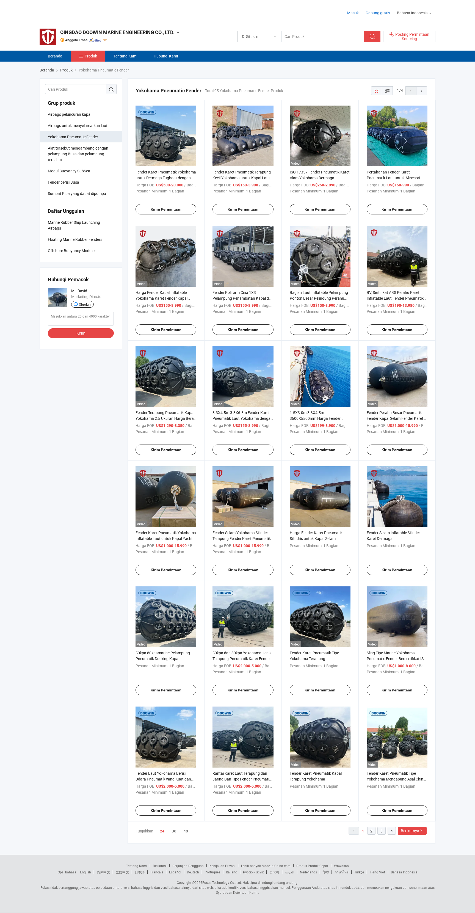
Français (156, 872)
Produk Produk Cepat (312, 866)
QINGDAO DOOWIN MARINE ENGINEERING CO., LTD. (117, 32)
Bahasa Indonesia (404, 872)
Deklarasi (160, 866)
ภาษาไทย (342, 872)
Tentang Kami (125, 56)
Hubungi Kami (166, 56)
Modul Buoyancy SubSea (69, 170)
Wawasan (341, 866)
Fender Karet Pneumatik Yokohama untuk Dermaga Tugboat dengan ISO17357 (166, 177)
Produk (91, 56)
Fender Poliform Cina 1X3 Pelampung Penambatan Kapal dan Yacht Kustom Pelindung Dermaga (242, 298)
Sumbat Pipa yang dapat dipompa (77, 193)
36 (174, 831)
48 (186, 831)
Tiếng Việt (377, 872)
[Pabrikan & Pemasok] (75, 10)
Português (212, 872)
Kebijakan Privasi (222, 866)
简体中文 (103, 872)
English (85, 872)
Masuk (353, 12)
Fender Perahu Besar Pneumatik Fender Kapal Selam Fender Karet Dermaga (395, 418)
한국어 (274, 872)
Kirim (80, 333)
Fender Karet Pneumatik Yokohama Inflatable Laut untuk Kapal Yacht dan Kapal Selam (166, 538)
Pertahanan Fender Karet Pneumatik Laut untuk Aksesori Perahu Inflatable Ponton (393, 177)
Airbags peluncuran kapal (69, 114)
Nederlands (308, 872)
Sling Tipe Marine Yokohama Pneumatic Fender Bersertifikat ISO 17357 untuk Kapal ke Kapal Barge (396, 658)
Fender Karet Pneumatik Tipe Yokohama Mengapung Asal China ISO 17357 (396, 779)
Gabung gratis (378, 12)
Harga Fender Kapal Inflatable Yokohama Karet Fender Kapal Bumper (161, 298)
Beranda (55, 56)
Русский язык (253, 872)
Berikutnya (410, 830)
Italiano (231, 872)
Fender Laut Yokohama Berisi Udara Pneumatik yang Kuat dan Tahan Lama (163, 779)
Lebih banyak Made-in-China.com (266, 866)
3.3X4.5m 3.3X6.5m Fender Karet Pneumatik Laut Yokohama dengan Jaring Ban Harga (242, 418)
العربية (289, 872)
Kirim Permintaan (166, 209)
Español (175, 872)
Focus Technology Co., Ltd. (222, 882)
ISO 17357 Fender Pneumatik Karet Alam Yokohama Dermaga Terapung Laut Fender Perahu (320, 177)
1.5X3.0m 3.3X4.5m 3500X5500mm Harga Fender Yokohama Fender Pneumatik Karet (320, 418)
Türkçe (359, 872)
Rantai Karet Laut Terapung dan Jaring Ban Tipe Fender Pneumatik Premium (241, 779)
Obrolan (85, 304)
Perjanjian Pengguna (188, 866)
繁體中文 (122, 872)
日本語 (140, 872)
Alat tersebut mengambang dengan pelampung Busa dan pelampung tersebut (78, 153)
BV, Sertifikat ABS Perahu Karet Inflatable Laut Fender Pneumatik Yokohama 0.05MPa (395, 298)
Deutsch (193, 872)
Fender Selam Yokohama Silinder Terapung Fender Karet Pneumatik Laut (241, 538)
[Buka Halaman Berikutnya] (421, 91)
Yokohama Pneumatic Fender (73, 136)
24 (162, 831)
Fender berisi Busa (63, 182)
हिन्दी (326, 872)
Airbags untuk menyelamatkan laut (77, 125)
